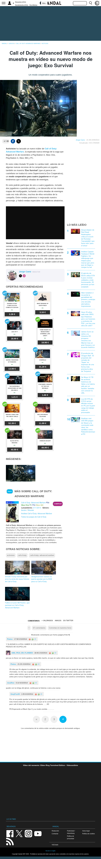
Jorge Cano (80, 140)
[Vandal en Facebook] (10, 833)
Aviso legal (86, 831)
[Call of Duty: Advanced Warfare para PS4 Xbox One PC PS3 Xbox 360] (12, 512)
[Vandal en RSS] (10, 841)
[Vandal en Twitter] (19, 833)
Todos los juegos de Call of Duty (33, 517)
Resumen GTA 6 (20, 2)
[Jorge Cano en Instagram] (24, 275)
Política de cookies (88, 833)
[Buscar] (90, 3)
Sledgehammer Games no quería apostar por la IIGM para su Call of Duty (41, 579)
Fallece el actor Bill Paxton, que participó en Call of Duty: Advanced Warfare (17, 605)
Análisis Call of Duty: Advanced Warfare (36, 513)
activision (11, 555)
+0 (35, 639)
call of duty (22, 555)
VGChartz (55, 844)
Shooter (31, 510)
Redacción (55, 831)
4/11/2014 (37, 507)
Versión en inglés (50, 851)
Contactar (55, 833)
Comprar (58, 504)
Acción (23, 510)
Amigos (58, 621)
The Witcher (33, 5)
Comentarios (34, 621)
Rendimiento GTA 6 (21, 5)
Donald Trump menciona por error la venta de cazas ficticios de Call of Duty (17, 579)
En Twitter (68, 621)
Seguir (10, 491)
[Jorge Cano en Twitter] (20, 275)
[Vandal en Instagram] (28, 833)
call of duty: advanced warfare (42, 555)
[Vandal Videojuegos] (50, 3)
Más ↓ (44, 3)
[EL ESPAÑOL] (97, 3)
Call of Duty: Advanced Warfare (33, 502)
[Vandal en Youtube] (38, 833)
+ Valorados (47, 621)
